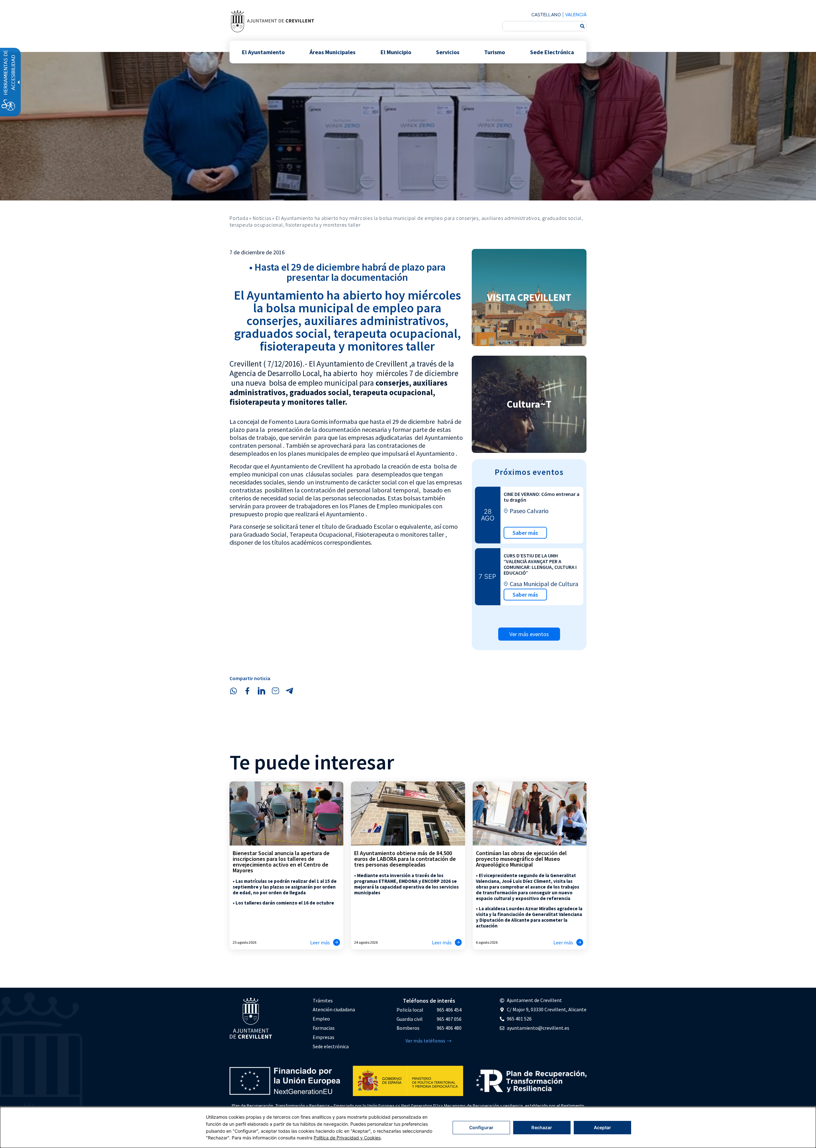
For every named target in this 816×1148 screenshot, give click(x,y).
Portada (238, 218)
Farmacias (324, 1028)
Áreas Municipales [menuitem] (332, 51)
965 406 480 (449, 1028)
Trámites (323, 1000)
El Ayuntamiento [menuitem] (263, 51)
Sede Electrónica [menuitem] (552, 51)
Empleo (321, 1018)
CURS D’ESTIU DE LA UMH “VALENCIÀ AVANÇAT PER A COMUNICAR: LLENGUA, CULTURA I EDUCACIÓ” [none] (540, 564)
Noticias (262, 218)
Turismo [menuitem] (494, 51)
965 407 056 (449, 1019)
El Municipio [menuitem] (396, 51)
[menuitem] (334, 1000)
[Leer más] (336, 942)
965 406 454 (449, 1009)
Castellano (546, 14)
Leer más (320, 942)
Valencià (575, 14)
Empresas (323, 1037)
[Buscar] (582, 26)
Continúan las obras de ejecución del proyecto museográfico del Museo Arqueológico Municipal (521, 858)
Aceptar (602, 1127)
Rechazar (541, 1127)
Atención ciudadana (334, 1009)
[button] (233, 691)
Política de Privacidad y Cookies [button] (347, 1137)
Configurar (481, 1127)
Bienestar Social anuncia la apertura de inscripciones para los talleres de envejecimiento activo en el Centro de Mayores (281, 861)
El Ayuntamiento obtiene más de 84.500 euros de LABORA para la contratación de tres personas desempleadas (405, 858)
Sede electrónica (331, 1046)
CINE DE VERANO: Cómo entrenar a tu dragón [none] (541, 497)
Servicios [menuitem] (447, 51)
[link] (272, 21)
